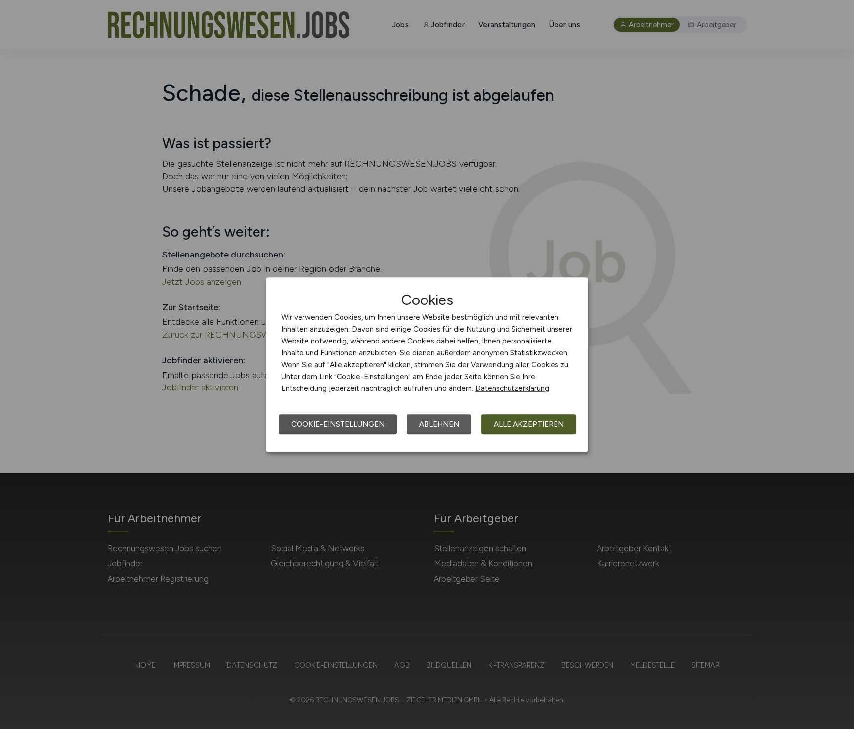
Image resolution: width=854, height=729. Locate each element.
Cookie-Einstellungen (337, 424)
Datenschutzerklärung (512, 388)
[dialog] (427, 364)
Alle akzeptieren (529, 424)
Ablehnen (439, 424)
